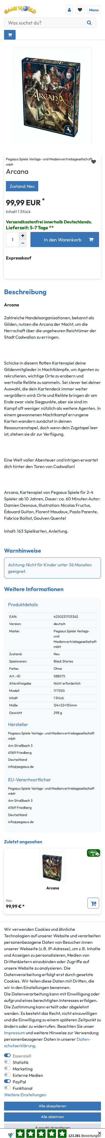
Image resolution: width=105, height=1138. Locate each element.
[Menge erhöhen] (22, 236)
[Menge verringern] (22, 243)
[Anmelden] (69, 10)
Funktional (23, 1088)
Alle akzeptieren (52, 1106)
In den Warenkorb (62, 240)
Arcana (52, 888)
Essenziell (22, 1056)
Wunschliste (93, 162)
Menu (94, 10)
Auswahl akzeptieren (52, 1127)
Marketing (23, 1068)
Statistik (21, 1062)
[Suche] (89, 23)
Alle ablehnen (52, 1116)
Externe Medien (28, 1075)
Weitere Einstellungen (25, 1094)
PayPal (19, 1081)
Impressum (14, 1032)
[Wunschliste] (80, 10)
